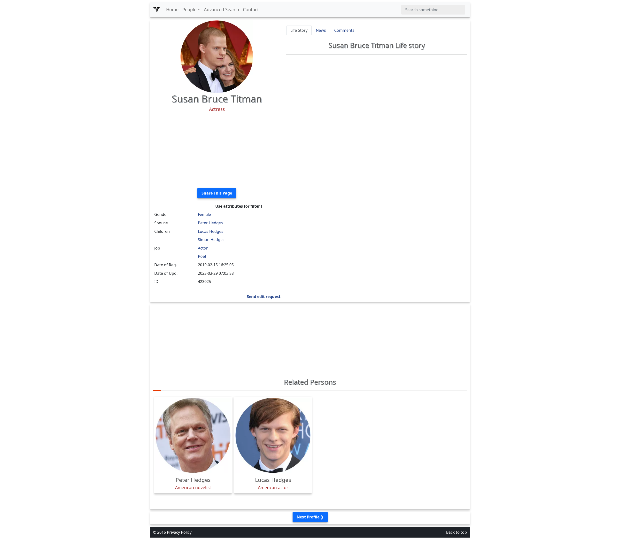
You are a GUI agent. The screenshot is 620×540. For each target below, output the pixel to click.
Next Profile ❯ (310, 517)
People (189, 9)
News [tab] (321, 30)
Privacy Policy (179, 532)
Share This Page (217, 193)
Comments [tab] (344, 30)
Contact (251, 9)
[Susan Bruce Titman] (216, 56)
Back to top (456, 532)
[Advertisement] (216, 150)
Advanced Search (221, 9)
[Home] (156, 10)
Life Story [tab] (299, 30)
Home (172, 9)
